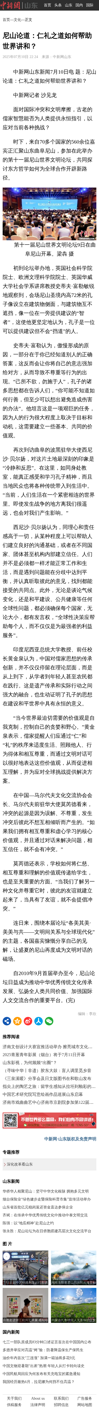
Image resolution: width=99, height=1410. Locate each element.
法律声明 (37, 1405)
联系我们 (61, 1398)
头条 (58, 5)
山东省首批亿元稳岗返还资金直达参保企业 (38, 1207)
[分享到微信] (49, 1021)
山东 (68, 5)
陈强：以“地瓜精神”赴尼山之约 (28, 1223)
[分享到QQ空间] (17, 1021)
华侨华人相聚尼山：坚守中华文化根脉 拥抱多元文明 (46, 1191)
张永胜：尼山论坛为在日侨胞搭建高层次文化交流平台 (47, 1231)
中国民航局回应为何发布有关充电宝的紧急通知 (41, 1374)
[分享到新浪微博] (28, 1021)
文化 (17, 20)
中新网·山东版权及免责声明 (70, 1139)
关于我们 (14, 1398)
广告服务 (84, 1398)
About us (38, 1398)
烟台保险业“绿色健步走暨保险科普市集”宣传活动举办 (47, 1199)
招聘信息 (61, 1405)
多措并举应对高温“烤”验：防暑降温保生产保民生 (43, 1350)
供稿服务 (14, 1405)
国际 (89, 5)
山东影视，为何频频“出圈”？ (30, 1062)
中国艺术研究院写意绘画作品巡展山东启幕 (43, 1094)
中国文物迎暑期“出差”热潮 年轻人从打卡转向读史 (43, 1366)
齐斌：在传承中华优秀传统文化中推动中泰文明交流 (45, 1215)
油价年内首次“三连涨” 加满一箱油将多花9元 (39, 1358)
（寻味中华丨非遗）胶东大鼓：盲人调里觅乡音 (47, 1070)
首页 (47, 5)
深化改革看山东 (20, 1164)
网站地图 (84, 1405)
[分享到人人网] (38, 1021)
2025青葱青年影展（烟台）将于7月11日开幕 (44, 1054)
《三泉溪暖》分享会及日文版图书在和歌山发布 (47, 1078)
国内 (79, 5)
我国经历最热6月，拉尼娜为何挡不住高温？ (39, 1382)
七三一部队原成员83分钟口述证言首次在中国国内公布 (47, 1342)
